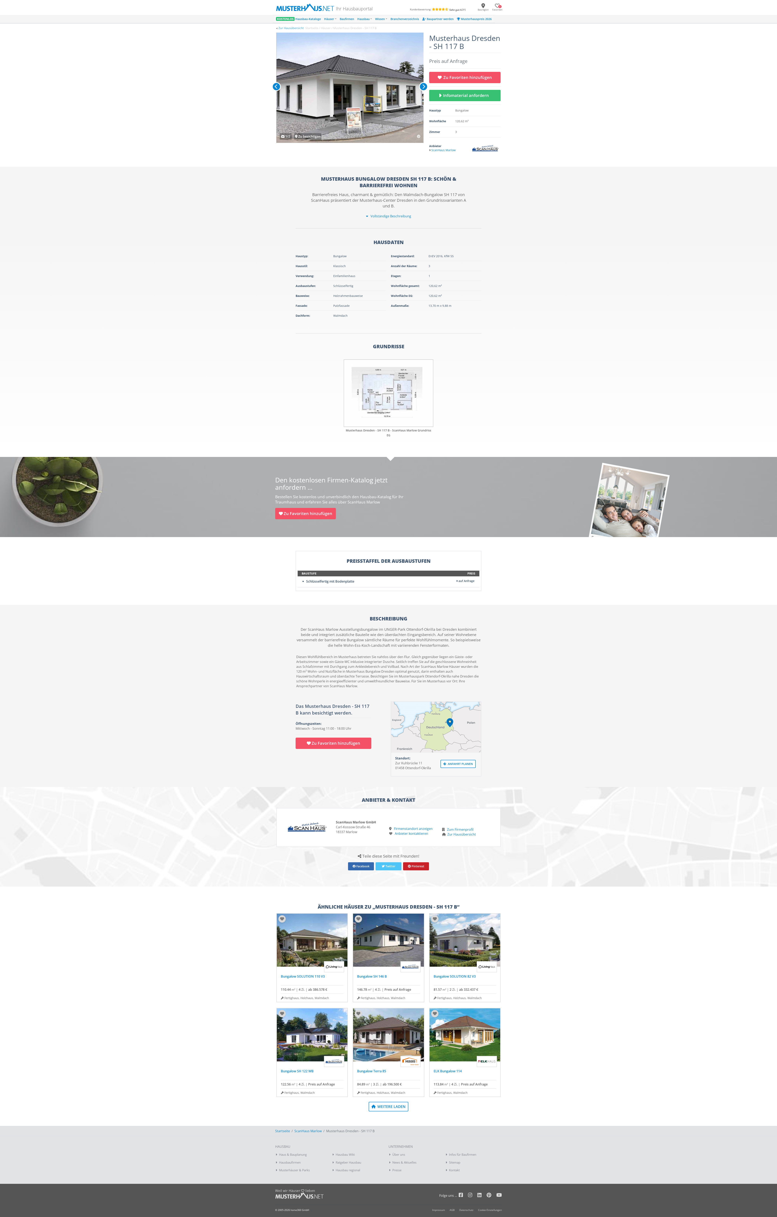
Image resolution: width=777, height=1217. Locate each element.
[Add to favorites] (282, 919)
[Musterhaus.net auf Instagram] (472, 1196)
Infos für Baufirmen (462, 1154)
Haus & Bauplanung (293, 1154)
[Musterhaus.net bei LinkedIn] (482, 1196)
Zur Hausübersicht (291, 28)
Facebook (362, 866)
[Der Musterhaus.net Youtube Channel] (499, 1196)
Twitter (390, 866)
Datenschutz (466, 1210)
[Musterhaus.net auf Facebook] (463, 1196)
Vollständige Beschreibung (390, 216)
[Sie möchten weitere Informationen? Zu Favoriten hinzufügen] (350, 88)
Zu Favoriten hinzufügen (467, 77)
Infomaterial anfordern (467, 95)
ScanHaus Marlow (308, 1131)
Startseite (282, 1131)
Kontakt (454, 1170)
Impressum (438, 1210)
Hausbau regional (348, 1170)
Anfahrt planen (460, 764)
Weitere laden (390, 1106)
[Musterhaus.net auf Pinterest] (491, 1196)
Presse (396, 1170)
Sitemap (454, 1162)
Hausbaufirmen (290, 1162)
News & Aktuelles (404, 1162)
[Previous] (276, 86)
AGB (452, 1210)
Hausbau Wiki (345, 1154)
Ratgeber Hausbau (348, 1162)
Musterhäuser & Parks (294, 1170)
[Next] (423, 86)
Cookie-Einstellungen (490, 1210)
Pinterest (417, 866)
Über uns (398, 1154)
